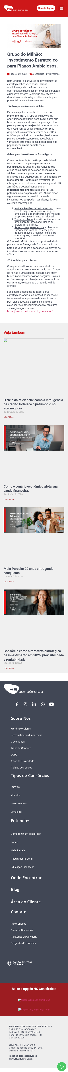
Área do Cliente (26, 901)
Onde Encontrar (26, 877)
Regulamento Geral (21, 858)
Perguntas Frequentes (23, 943)
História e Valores (21, 728)
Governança (18, 741)
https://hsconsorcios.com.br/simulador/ (30, 311)
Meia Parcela (18, 850)
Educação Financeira (22, 867)
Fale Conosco (18, 923)
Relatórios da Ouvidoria (24, 936)
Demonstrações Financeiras (26, 735)
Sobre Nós (21, 718)
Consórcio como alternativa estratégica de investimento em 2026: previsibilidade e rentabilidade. (34, 655)
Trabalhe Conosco (21, 748)
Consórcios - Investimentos (46, 74)
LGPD (14, 754)
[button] (61, 8)
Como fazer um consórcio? (26, 833)
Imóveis (15, 786)
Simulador (16, 811)
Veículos (15, 795)
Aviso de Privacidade (22, 761)
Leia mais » (9, 417)
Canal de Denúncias (22, 930)
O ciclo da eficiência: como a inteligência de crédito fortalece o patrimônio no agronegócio (33, 404)
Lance (14, 842)
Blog (15, 889)
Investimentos (19, 803)
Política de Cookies (21, 767)
